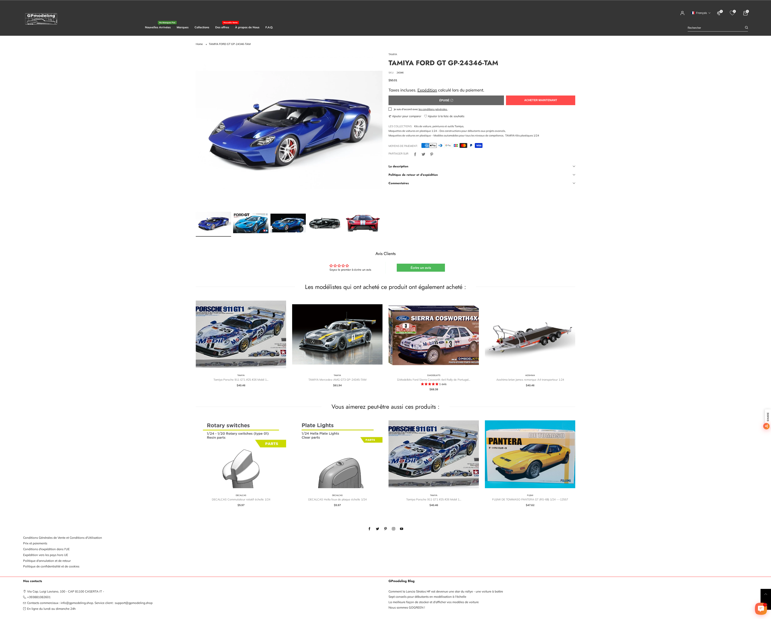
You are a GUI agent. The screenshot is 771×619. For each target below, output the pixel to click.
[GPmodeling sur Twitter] (377, 529)
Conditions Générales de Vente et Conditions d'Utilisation (62, 538)
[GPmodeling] (41, 18)
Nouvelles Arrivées (158, 27)
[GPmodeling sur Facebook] (369, 529)
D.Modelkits (433, 375)
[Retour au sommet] (766, 594)
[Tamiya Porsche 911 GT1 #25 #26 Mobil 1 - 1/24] (241, 334)
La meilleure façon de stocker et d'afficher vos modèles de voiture (434, 602)
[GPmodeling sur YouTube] (401, 529)
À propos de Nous (247, 27)
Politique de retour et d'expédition (413, 175)
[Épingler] (431, 153)
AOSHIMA (530, 375)
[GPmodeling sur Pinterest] (385, 529)
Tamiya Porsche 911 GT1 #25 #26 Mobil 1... (240, 379)
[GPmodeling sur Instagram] (393, 529)
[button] (701, 12)
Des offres (222, 27)
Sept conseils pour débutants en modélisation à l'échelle (427, 597)
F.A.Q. (269, 27)
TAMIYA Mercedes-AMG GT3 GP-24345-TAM (337, 379)
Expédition (427, 89)
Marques (183, 27)
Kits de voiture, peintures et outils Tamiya (438, 126)
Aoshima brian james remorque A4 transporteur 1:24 (530, 379)
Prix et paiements (35, 543)
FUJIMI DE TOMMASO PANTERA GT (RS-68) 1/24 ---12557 (530, 499)
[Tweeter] (423, 153)
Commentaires (399, 183)
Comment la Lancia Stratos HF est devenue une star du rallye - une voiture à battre (446, 591)
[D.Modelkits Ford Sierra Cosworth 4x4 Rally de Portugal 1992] (434, 334)
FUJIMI (530, 495)
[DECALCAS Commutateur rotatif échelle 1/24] (241, 454)
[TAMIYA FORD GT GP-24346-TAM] (289, 130)
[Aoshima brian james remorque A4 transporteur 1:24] (530, 334)
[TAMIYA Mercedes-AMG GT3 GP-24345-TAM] (337, 334)
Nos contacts (32, 581)
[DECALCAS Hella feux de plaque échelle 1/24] (337, 454)
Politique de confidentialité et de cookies (51, 566)
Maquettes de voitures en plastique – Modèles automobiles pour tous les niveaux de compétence (446, 135)
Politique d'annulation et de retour (47, 561)
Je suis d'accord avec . (421, 109)
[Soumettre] (746, 27)
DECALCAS (241, 495)
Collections (202, 27)
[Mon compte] (682, 14)
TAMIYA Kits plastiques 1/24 (522, 135)
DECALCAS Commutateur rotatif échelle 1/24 (241, 499)
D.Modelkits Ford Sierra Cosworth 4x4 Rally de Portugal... (433, 379)
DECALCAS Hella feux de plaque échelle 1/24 (337, 499)
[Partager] (415, 153)
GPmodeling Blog (402, 581)
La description (398, 166)
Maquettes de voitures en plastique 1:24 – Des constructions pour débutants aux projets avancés (447, 130)
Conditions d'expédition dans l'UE (46, 549)
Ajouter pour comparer (406, 116)
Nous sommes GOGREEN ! (407, 607)
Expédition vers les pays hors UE (45, 555)
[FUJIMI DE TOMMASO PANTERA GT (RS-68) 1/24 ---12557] (530, 454)
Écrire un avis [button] (421, 268)
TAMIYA (393, 54)
